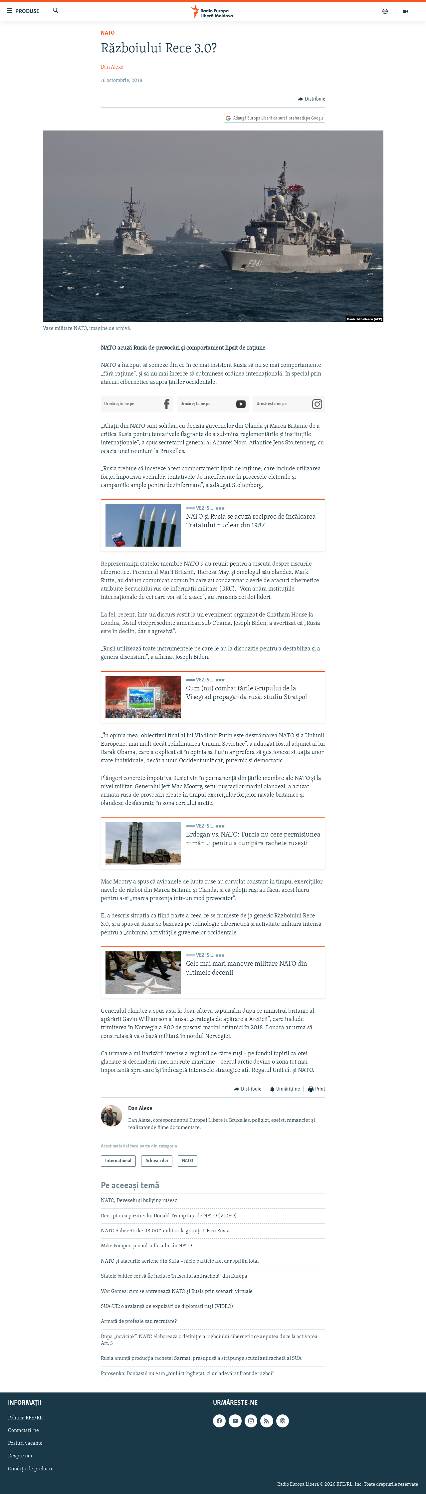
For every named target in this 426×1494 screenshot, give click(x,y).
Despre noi (20, 1456)
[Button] (311, 99)
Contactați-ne (23, 1431)
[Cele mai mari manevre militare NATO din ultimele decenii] (143, 972)
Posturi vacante (25, 1443)
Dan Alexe (112, 67)
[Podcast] (385, 11)
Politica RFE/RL (25, 1418)
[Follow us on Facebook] (219, 1421)
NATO (108, 33)
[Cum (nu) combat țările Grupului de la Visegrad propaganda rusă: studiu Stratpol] (143, 697)
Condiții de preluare (31, 1469)
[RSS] (266, 1421)
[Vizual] (405, 11)
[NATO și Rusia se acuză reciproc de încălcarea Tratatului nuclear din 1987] (143, 525)
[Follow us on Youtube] (235, 1421)
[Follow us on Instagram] (251, 1421)
